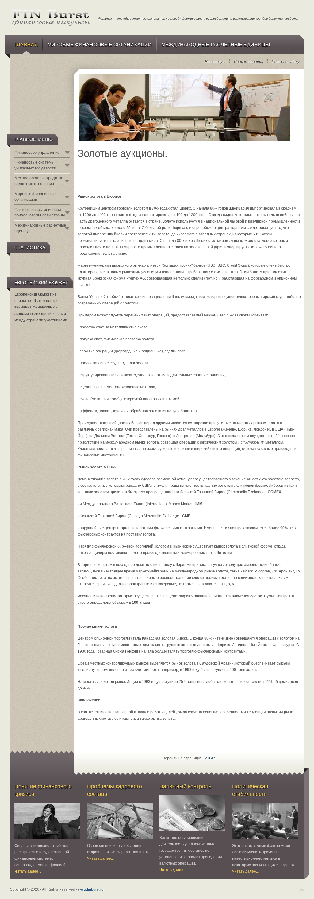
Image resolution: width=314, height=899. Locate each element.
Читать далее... (27, 871)
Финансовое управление (36, 152)
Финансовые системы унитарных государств (35, 165)
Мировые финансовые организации (35, 196)
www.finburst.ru (91, 889)
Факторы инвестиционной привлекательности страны (39, 212)
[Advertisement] (41, 100)
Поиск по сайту (286, 62)
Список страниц (248, 62)
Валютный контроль (185, 786)
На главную (215, 62)
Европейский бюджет (41, 282)
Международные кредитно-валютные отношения (39, 180)
